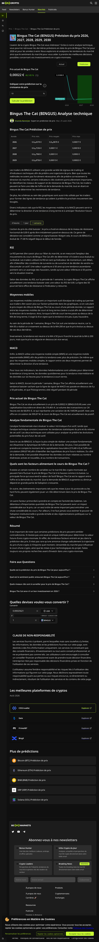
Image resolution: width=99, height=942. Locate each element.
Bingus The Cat (21, 29)
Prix (10, 29)
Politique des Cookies (83, 928)
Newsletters (14, 9)
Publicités (52, 9)
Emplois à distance (34, 915)
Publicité (29, 911)
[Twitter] (12, 832)
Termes (15, 938)
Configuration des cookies (83, 938)
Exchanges (59, 897)
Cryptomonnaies (62, 893)
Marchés (41, 9)
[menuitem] (3, 15)
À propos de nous (33, 893)
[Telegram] (24, 832)
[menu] (3, 23)
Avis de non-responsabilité (57, 938)
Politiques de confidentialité (32, 938)
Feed (4, 9)
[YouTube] (18, 832)
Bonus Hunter (29, 9)
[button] (52, 569)
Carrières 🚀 (31, 897)
